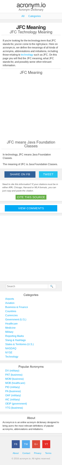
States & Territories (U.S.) (19, 344)
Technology (11, 356)
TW (26, 444)
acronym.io (31, 4)
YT (46, 444)
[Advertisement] (31, 107)
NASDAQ (10, 348)
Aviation (9, 303)
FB (15, 444)
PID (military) (12, 387)
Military (9, 332)
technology (27, 54)
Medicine (10, 327)
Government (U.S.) (15, 319)
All (22, 16)
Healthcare (11, 323)
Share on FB (20, 174)
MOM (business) (14, 379)
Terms (48, 453)
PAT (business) (13, 374)
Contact (26, 453)
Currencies (11, 315)
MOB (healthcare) (15, 383)
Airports (9, 299)
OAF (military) (13, 395)
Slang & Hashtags (15, 340)
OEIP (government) (16, 403)
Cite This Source (31, 197)
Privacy (37, 453)
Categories (34, 16)
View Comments (31, 208)
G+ (36, 444)
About (16, 453)
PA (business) (13, 391)
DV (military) (12, 370)
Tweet (48, 174)
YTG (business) (14, 407)
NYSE (8, 352)
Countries (10, 311)
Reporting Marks (14, 336)
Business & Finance (16, 307)
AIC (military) (12, 399)
